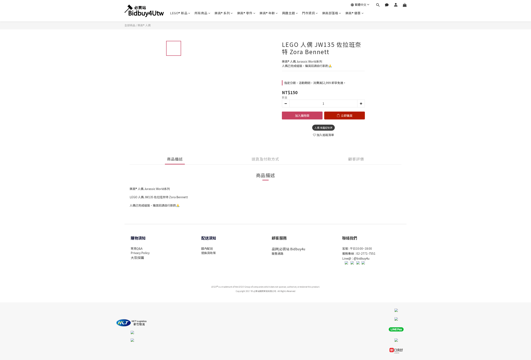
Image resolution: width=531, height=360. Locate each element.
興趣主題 (288, 13)
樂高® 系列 (222, 13)
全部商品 (129, 25)
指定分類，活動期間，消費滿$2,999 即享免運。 (315, 83)
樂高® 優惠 (353, 13)
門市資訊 (308, 13)
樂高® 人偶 (144, 25)
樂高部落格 (330, 13)
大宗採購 (137, 257)
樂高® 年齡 (267, 13)
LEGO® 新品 (178, 13)
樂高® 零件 (244, 13)
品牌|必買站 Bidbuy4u (288, 248)
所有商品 (201, 13)
